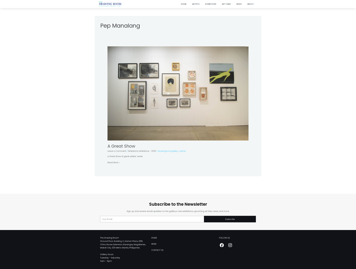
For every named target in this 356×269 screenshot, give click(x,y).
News (239, 4)
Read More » (113, 162)
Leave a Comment (116, 151)
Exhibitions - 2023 (147, 151)
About (250, 4)
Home (183, 4)
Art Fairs (226, 4)
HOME (154, 237)
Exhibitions (210, 4)
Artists (196, 4)
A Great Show (121, 146)
